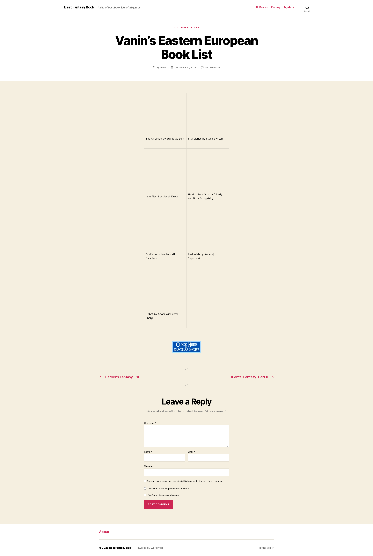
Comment (150, 423)
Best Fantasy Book (79, 7)
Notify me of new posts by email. (164, 495)
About (104, 532)
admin (163, 67)
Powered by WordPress (150, 547)
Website (148, 466)
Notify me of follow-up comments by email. (169, 488)
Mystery (289, 7)
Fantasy (276, 7)
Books (195, 27)
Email (191, 452)
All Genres (262, 7)
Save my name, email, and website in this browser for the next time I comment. (185, 481)
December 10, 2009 (185, 67)
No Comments (212, 67)
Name (148, 452)
